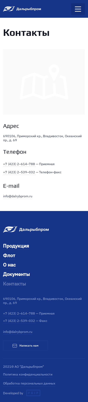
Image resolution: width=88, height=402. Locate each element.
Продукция (16, 245)
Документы (16, 274)
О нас (9, 264)
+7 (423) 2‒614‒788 (19, 164)
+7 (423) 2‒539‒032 (19, 172)
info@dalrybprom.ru (17, 196)
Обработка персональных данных (29, 383)
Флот (9, 255)
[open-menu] (78, 9)
